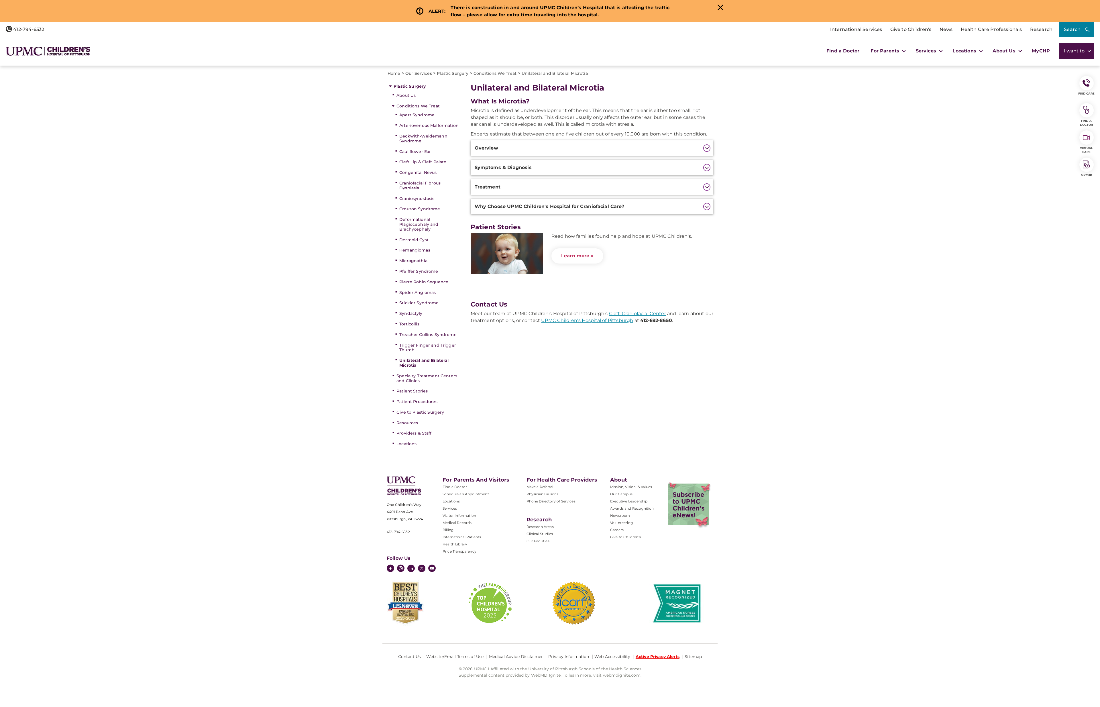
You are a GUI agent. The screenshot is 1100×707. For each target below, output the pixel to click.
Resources (407, 422)
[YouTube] (432, 569)
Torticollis (409, 324)
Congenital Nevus (418, 172)
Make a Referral (540, 487)
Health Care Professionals (991, 29)
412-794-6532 (28, 29)
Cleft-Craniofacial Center (637, 313)
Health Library (455, 544)
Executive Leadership (628, 501)
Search (1072, 29)
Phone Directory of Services (551, 501)
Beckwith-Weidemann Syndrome (423, 138)
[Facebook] (390, 569)
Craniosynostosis (416, 198)
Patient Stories (412, 391)
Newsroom (620, 515)
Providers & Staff (413, 433)
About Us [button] (1005, 51)
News (946, 29)
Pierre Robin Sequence (423, 281)
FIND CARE (1086, 93)
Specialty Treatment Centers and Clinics (426, 378)
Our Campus (621, 494)
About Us (406, 95)
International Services (856, 29)
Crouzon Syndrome (419, 208)
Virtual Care (1086, 150)
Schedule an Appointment (466, 494)
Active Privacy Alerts (657, 656)
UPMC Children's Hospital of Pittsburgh (587, 320)
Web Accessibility (612, 656)
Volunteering (621, 523)
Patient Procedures (416, 401)
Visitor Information (459, 515)
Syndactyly (410, 313)
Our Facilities (538, 541)
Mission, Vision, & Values (631, 487)
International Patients (462, 537)
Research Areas (540, 527)
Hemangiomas (414, 250)
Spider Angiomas (417, 292)
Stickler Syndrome (419, 302)
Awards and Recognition (632, 508)
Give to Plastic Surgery (420, 412)
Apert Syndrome (417, 114)
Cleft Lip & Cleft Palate (422, 161)
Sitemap (693, 656)
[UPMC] (48, 51)
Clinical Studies (540, 534)
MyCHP (1041, 51)
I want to (1075, 51)
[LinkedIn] (411, 569)
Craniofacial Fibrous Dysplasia (420, 185)
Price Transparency (459, 551)
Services (450, 508)
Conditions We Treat (418, 106)
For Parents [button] (886, 51)
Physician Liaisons (543, 494)
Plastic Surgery (410, 86)
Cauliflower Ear (415, 151)
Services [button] (927, 51)
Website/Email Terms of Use (455, 656)
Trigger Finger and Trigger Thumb (427, 348)
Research (1041, 29)
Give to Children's (911, 29)
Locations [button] (965, 51)
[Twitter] (421, 568)
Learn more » (577, 255)
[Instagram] (400, 569)
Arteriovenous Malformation (429, 125)
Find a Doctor (842, 51)
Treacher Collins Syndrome (428, 334)
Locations (406, 443)
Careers (617, 530)
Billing (448, 530)
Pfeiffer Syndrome (418, 271)
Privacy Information (568, 656)
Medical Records (457, 523)
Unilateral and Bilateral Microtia (424, 363)
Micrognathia (413, 260)
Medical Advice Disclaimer (516, 656)
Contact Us (409, 656)
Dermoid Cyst (414, 239)
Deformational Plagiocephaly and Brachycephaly (418, 224)
